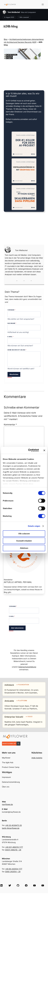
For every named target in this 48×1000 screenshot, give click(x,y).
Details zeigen (34, 526)
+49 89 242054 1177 (13, 869)
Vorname (11, 310)
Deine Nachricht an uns (17, 350)
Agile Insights (37, 758)
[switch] (41, 501)
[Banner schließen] (44, 450)
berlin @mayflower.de (10, 828)
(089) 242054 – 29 (12, 871)
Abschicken (13, 374)
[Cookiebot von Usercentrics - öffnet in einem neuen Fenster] (29, 450)
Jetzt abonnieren (17, 628)
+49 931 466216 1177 (14, 847)
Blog (5, 39)
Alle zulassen (24, 533)
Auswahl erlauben (24, 541)
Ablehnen (24, 548)
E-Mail (11, 336)
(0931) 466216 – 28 (13, 850)
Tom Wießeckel (14, 12)
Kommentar (10, 424)
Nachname (12, 323)
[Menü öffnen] (42, 4)
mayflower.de (7, 804)
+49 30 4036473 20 (13, 825)
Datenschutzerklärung (27, 667)
